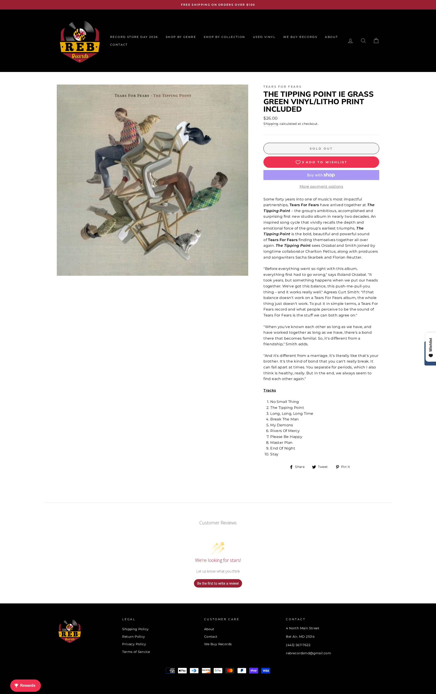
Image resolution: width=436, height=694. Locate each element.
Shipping (270, 124)
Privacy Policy (134, 644)
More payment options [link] (321, 186)
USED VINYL (264, 37)
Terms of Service (136, 652)
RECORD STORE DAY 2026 (134, 37)
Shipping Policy (135, 629)
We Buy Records (218, 644)
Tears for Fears (282, 86)
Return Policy (133, 636)
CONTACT (119, 44)
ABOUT (331, 37)
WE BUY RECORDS (300, 37)
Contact (211, 636)
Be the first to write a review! (218, 583)
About (209, 629)
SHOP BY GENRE (181, 37)
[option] (218, 4)
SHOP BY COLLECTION (224, 37)
